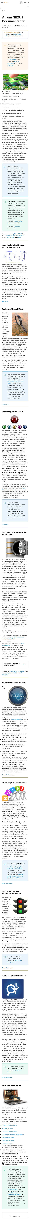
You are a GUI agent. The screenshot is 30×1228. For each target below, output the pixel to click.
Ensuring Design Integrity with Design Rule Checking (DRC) (15, 876)
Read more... (5, 301)
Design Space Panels (8, 1137)
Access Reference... (7, 883)
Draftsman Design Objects (9, 1131)
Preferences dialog (16, 719)
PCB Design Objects (7, 1128)
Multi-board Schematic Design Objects (13, 1134)
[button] (15, 664)
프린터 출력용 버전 (16, 1216)
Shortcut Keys (10, 237)
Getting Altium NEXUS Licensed (14, 235)
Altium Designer (12, 59)
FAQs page (11, 65)
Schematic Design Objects (9, 1125)
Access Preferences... (8, 775)
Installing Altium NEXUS (15, 234)
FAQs (19, 237)
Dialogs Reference (7, 1143)
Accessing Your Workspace (16, 671)
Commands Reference (8, 1140)
